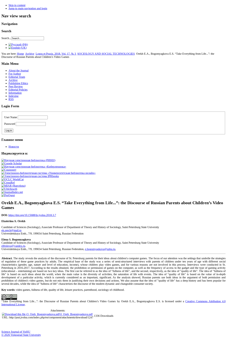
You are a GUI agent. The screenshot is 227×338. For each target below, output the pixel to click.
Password (9, 123)
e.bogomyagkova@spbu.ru (100, 249)
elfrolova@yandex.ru (13, 245)
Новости (14, 146)
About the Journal (19, 70)
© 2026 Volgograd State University (21, 334)
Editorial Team (17, 76)
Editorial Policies (18, 89)
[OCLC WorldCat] (12, 179)
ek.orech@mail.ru (11, 230)
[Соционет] (8, 169)
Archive (29, 53)
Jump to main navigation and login (28, 8)
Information (15, 92)
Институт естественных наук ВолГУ (59, 325)
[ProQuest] (8, 195)
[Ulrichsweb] (9, 188)
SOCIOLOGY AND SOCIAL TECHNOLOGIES (106, 53)
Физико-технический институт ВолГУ (41, 325)
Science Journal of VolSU (15, 331)
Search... (6, 38)
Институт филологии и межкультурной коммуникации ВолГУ (85, 325)
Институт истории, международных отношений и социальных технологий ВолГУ (103, 325)
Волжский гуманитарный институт (14, 325)
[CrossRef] (8, 182)
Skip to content (17, 5)
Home (20, 53)
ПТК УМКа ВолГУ (23, 325)
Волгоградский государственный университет (5, 325)
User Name (10, 117)
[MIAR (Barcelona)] (13, 185)
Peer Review (16, 86)
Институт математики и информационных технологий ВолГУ (32, 325)
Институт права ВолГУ (94, 325)
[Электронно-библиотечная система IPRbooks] (30, 176)
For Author (15, 73)
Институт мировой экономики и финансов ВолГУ (76, 325)
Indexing (13, 96)
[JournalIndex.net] (12, 192)
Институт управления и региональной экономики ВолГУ (67, 325)
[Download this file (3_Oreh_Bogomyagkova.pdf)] (31, 314)
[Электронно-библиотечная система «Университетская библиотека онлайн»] (48, 172)
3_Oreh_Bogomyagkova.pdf (76, 314)
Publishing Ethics (18, 83)
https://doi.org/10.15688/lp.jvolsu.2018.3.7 (32, 215)
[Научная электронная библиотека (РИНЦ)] (28, 160)
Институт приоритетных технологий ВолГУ (50, 325)
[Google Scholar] (11, 163)
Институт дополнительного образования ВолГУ (112, 325)
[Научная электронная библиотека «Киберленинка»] (33, 166)
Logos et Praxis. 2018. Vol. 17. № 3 (56, 53)
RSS (11, 99)
